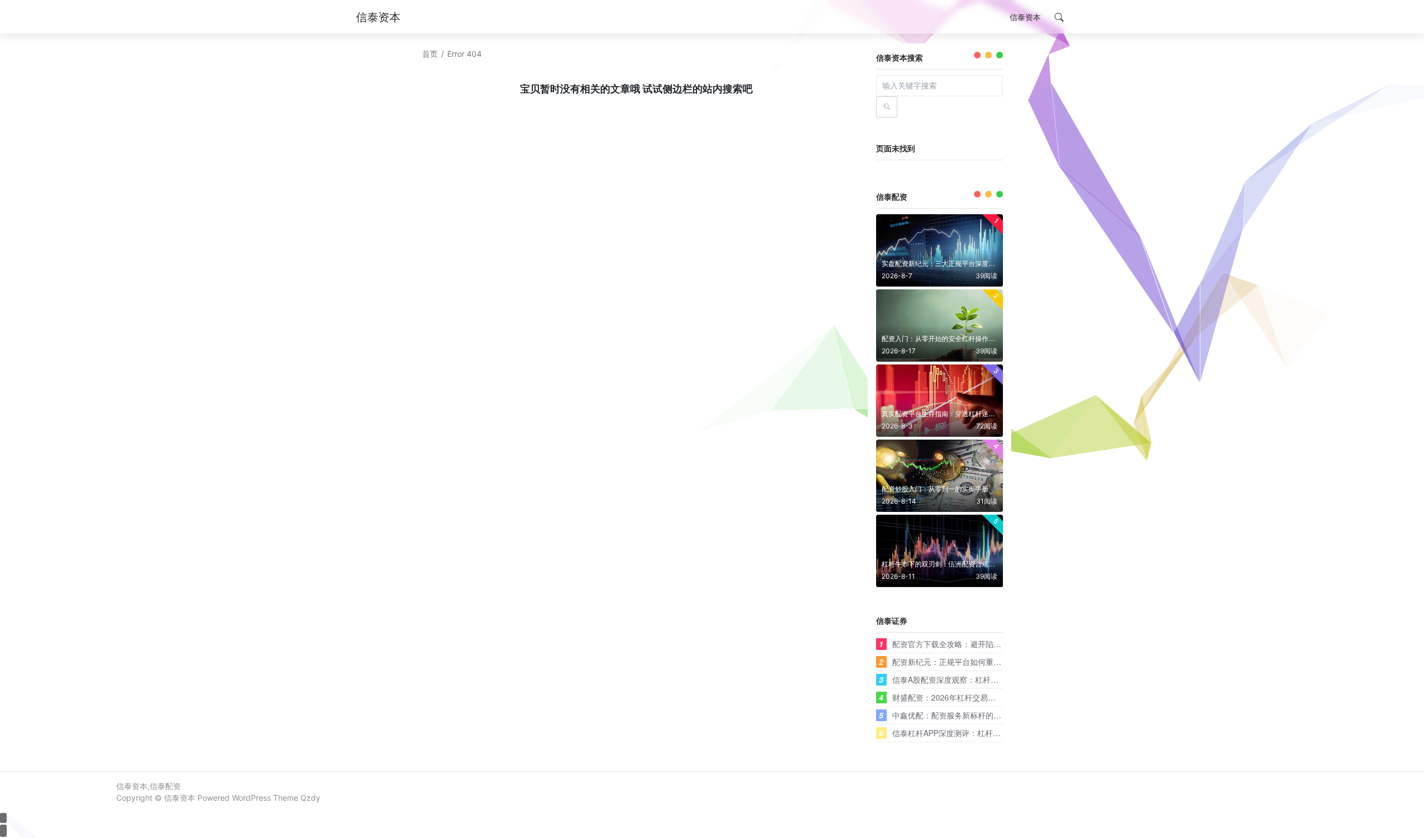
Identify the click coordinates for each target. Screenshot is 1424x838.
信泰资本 (179, 797)
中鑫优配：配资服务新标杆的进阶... (954, 715)
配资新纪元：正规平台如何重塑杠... (954, 661)
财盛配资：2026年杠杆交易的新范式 (955, 697)
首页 (430, 53)
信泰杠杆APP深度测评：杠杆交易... (953, 732)
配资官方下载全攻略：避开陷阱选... (954, 643)
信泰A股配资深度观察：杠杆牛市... (952, 679)
